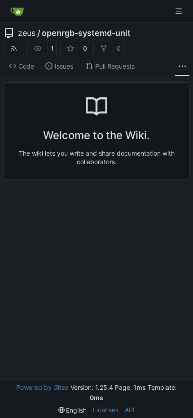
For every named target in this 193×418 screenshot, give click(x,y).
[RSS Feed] (14, 48)
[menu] (72, 410)
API (130, 410)
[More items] (182, 66)
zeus (26, 33)
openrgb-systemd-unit (86, 33)
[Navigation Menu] (180, 11)
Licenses (105, 410)
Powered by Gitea (42, 387)
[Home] (17, 11)
